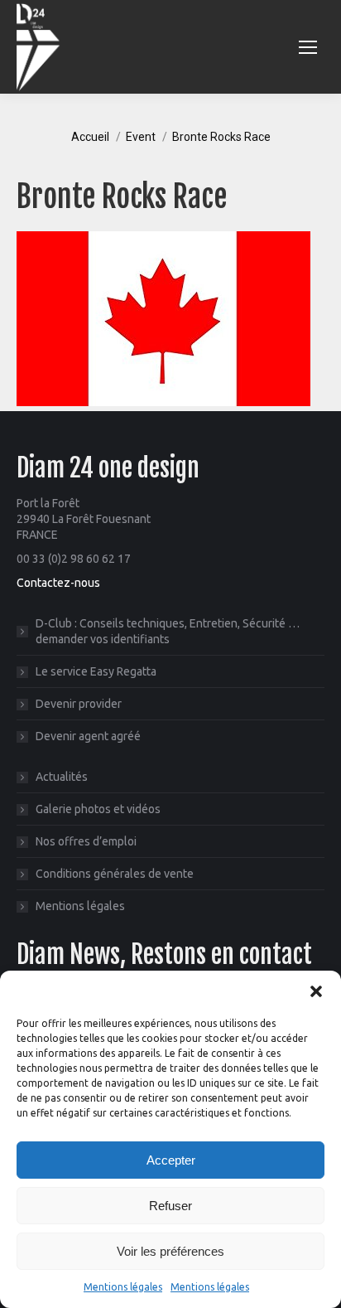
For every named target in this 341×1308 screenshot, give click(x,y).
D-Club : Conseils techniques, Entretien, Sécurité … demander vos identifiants (168, 631)
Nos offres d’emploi (86, 841)
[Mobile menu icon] (307, 47)
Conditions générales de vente (115, 873)
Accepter (170, 1160)
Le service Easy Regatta (96, 671)
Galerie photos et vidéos (98, 809)
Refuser (170, 1206)
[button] (316, 991)
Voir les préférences (170, 1251)
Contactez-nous (58, 582)
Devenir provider (79, 703)
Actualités (62, 776)
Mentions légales (123, 1286)
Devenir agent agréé (88, 736)
